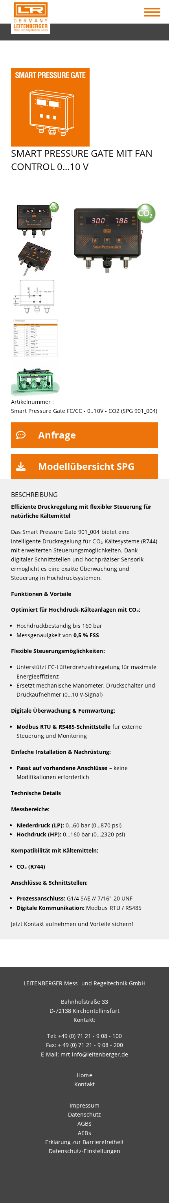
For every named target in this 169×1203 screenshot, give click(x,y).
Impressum (84, 1105)
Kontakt (84, 1084)
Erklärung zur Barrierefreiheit (84, 1142)
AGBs (84, 1123)
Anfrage (57, 434)
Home (84, 1075)
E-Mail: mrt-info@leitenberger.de (85, 1054)
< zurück (27, 30)
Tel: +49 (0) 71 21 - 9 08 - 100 (84, 1036)
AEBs (84, 1133)
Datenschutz (84, 1114)
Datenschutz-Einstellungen (84, 1151)
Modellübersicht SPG (86, 466)
